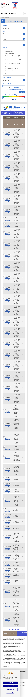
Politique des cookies (20, 683)
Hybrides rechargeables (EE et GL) (13, 56)
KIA (16, 500)
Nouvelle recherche (19, 112)
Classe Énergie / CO (10, 95)
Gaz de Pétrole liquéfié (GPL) (13, 66)
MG (16, 219)
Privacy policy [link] (10, 693)
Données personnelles (20, 685)
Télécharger (12, 633)
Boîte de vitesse (7, 77)
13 (12, 83)
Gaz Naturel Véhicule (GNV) (13, 63)
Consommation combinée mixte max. (13, 89)
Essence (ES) (9, 70)
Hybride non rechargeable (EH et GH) (14, 60)
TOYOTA (16, 411)
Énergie (5, 47)
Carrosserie (6, 37)
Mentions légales (21, 682)
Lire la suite (7, 652)
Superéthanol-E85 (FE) (12, 68)
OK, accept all (10, 682)
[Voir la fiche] (7, 134)
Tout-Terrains (8, 132)
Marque (5, 25)
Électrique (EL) (9, 51)
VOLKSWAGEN (16, 133)
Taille (4, 42)
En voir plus (14, 629)
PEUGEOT (16, 570)
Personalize (10, 689)
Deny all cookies (10, 686)
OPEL (16, 576)
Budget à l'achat (8, 83)
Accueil (2, 17)
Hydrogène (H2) (10, 53)
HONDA (16, 448)
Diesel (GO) (9, 73)
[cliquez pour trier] (7, 123)
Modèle (5, 31)
